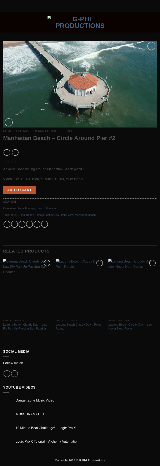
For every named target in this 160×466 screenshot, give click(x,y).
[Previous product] (15, 152)
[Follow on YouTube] (14, 373)
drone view (66, 214)
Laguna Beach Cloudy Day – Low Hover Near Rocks (130, 326)
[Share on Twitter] (22, 224)
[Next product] (7, 152)
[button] (5, 22)
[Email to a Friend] (29, 224)
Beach (68, 131)
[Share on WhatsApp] (7, 224)
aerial (14, 214)
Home (7, 131)
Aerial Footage (46, 131)
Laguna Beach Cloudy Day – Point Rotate (78, 326)
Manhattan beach (85, 214)
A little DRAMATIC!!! (30, 414)
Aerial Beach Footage (32, 214)
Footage (23, 131)
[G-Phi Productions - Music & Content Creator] (80, 22)
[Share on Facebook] (14, 224)
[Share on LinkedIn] (44, 224)
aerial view (52, 214)
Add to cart (19, 190)
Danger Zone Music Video (35, 400)
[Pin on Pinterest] (37, 224)
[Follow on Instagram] (7, 373)
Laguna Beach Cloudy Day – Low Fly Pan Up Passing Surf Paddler (25, 326)
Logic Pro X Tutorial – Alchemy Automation (47, 441)
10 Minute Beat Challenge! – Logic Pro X (46, 428)
